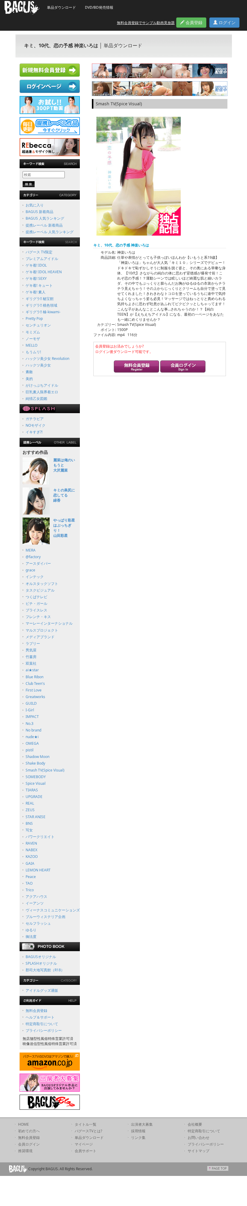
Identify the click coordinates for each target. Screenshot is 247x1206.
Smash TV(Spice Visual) (45, 770)
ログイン (226, 22)
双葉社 (31, 663)
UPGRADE (34, 796)
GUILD (31, 703)
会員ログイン (29, 1144)
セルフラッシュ (38, 923)
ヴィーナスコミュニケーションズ (53, 910)
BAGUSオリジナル (41, 956)
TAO (29, 883)
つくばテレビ (36, 596)
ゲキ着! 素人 (35, 292)
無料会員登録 (36, 1010)
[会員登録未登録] (136, 367)
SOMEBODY (36, 776)
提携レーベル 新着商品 (44, 225)
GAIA (30, 863)
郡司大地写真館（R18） (45, 970)
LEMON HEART (38, 870)
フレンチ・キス (38, 616)
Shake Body (35, 763)
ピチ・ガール (36, 603)
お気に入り (35, 205)
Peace (31, 876)
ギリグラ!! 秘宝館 (40, 298)
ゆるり (31, 929)
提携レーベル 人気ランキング (49, 231)
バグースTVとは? (88, 1130)
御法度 (31, 936)
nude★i (32, 736)
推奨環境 (25, 1150)
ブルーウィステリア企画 (45, 916)
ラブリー (33, 643)
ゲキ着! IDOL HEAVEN (44, 271)
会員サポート (85, 1150)
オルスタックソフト (42, 583)
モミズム (33, 332)
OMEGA (32, 743)
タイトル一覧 (85, 1124)
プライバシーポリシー (44, 1030)
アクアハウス (36, 896)
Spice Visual (35, 783)
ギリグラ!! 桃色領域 (41, 305)
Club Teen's (35, 683)
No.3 (29, 723)
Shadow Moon (37, 756)
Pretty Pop (34, 318)
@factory (33, 556)
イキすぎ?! (34, 431)
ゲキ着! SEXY (36, 278)
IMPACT (32, 716)
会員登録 (193, 22)
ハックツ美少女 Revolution (47, 358)
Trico (30, 889)
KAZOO (32, 856)
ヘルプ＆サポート (40, 1017)
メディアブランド (40, 636)
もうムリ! (33, 351)
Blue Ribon (34, 676)
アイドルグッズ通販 (42, 990)
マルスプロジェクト (42, 630)
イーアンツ (35, 903)
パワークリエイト (40, 836)
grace (30, 570)
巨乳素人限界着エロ (42, 391)
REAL (30, 803)
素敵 (29, 371)
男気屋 (31, 650)
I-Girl (30, 710)
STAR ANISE (35, 816)
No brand (33, 730)
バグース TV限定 (39, 252)
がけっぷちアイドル (42, 385)
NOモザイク (35, 425)
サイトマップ (198, 1150)
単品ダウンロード (61, 7)
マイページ (84, 1144)
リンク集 (138, 1137)
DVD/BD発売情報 (99, 7)
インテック (35, 576)
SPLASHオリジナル (41, 963)
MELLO (31, 345)
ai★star (32, 670)
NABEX (31, 849)
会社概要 (195, 1124)
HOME (23, 1124)
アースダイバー (38, 563)
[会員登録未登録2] (182, 367)
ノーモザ (33, 338)
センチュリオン (38, 325)
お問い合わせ (198, 1137)
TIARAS (32, 790)
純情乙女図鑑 (36, 398)
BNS (29, 823)
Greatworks (35, 696)
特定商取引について (42, 1023)
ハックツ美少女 (38, 365)
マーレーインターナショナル (49, 623)
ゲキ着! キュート (39, 285)
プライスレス (36, 610)
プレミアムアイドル (42, 258)
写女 (29, 830)
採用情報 (138, 1130)
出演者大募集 (142, 1124)
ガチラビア (35, 418)
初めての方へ (29, 1130)
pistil (29, 750)
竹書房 (31, 656)
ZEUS (30, 809)
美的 (29, 378)
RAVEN (31, 843)
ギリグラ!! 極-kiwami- (43, 311)
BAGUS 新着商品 (39, 211)
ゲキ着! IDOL (36, 265)
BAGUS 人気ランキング (45, 218)
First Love (34, 690)
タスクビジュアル (40, 590)
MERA (31, 550)
